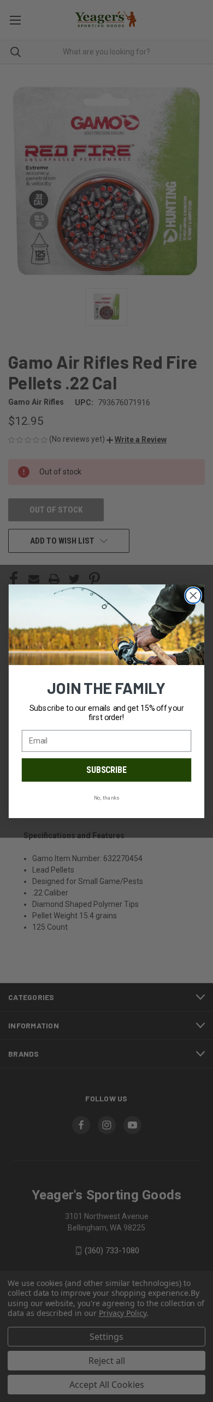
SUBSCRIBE (106, 770)
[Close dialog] (193, 595)
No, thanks (107, 797)
